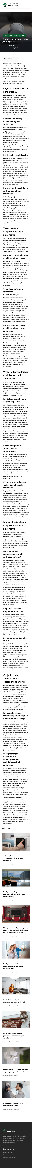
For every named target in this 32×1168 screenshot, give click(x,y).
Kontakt (5, 1155)
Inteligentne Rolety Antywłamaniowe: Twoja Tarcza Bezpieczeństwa (14, 894)
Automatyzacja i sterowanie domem (14, 35)
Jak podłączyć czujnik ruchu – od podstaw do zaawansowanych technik (14, 1036)
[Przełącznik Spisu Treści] (14, 59)
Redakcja (11, 864)
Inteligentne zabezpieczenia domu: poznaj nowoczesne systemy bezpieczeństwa (15, 966)
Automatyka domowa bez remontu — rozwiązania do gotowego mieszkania (15, 858)
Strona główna (7, 1152)
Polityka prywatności (9, 1158)
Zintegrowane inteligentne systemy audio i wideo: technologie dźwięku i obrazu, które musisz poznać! (16, 930)
